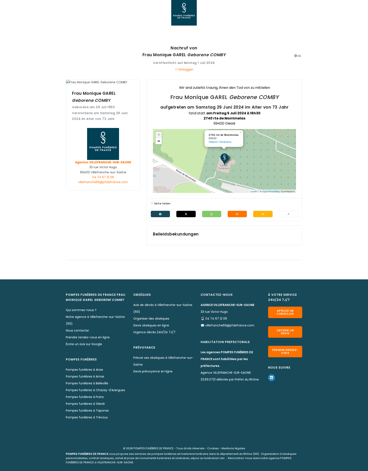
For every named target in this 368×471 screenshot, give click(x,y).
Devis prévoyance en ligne (152, 371)
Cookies (213, 448)
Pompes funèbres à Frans (85, 397)
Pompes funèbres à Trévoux (87, 417)
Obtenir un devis (285, 332)
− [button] (158, 141)
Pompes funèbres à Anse (84, 370)
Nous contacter (77, 330)
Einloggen (185, 69)
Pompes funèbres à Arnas (85, 376)
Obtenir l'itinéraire (220, 142)
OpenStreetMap (271, 191)
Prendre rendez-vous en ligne (88, 337)
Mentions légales (233, 448)
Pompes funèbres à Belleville (87, 383)
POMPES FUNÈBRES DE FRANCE (154, 448)
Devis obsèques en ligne (151, 325)
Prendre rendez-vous (285, 351)
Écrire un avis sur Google (84, 344)
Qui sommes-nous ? (81, 310)
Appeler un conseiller (285, 312)
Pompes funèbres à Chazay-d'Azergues (95, 390)
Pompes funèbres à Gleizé (85, 404)
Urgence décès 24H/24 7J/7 (154, 332)
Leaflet (254, 191)
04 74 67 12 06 (103, 177)
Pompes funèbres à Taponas (87, 410)
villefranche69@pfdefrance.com (103, 182)
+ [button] (158, 134)
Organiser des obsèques (151, 318)
